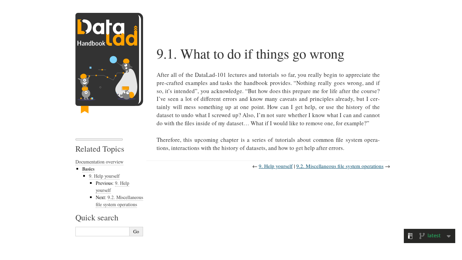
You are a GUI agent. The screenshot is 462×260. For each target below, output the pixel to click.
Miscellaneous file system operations (119, 201)
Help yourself (104, 176)
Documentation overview (99, 161)
